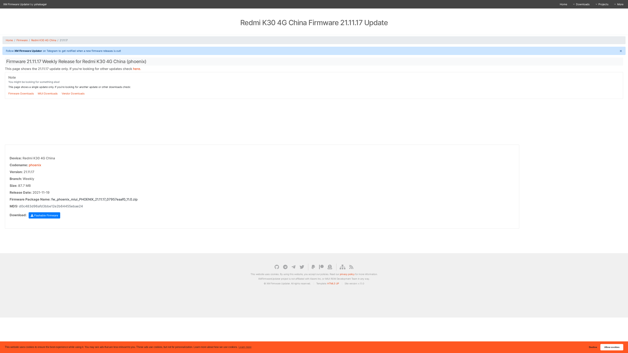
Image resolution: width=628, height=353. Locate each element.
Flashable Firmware (45, 215)
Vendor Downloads (73, 93)
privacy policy (347, 274)
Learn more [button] (245, 347)
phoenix (35, 165)
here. (137, 69)
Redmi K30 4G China (43, 40)
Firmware (22, 40)
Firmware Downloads (21, 93)
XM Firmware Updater (16, 4)
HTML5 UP (333, 283)
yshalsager (40, 4)
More (620, 4)
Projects (603, 4)
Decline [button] (593, 347)
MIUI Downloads (48, 93)
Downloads (583, 4)
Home (563, 4)
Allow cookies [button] (611, 347)
